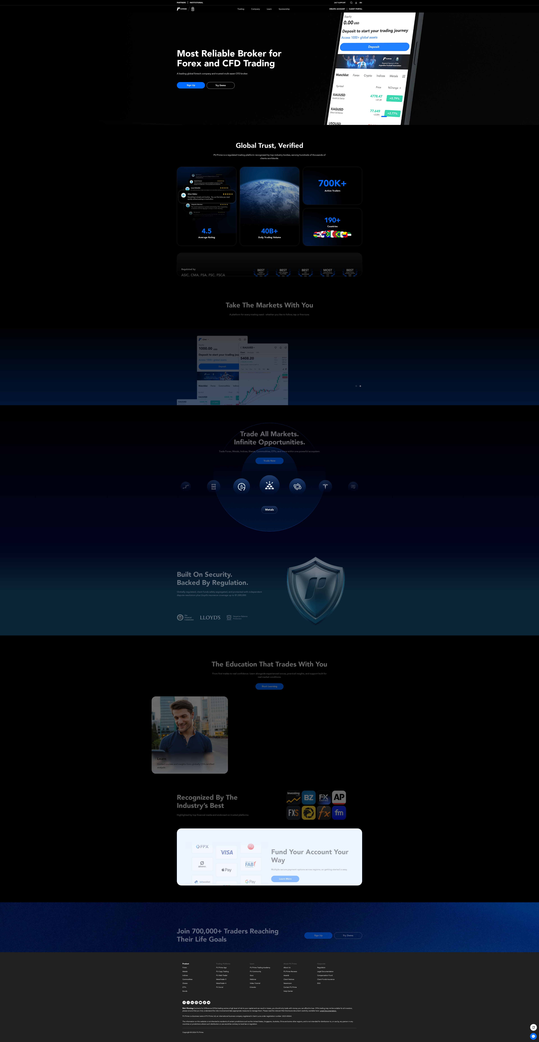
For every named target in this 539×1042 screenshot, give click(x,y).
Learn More (285, 875)
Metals (269, 510)
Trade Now (269, 456)
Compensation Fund (325, 975)
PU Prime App (221, 967)
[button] (378, 116)
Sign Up (191, 85)
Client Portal (355, 9)
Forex (184, 967)
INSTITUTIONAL (196, 3)
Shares (185, 983)
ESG (318, 983)
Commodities (187, 979)
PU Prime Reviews (290, 971)
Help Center (288, 991)
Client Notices (289, 979)
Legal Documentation (325, 971)
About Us (287, 967)
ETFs (184, 987)
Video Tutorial (255, 983)
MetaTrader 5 (221, 979)
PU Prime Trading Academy (260, 967)
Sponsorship (284, 9)
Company (255, 9)
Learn (269, 9)
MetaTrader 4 (221, 983)
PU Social (219, 987)
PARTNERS (181, 3)
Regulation (321, 967)
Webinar (253, 979)
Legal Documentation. (328, 1011)
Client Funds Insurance (325, 979)
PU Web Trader (221, 975)
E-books (253, 987)
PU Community (255, 971)
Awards (286, 975)
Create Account (337, 9)
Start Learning (269, 682)
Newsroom (288, 983)
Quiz (251, 975)
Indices (185, 975)
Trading (240, 9)
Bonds (184, 991)
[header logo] (185, 9)
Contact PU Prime (290, 987)
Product (185, 964)
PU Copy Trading (222, 971)
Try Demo (220, 85)
